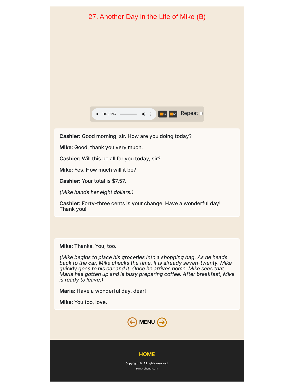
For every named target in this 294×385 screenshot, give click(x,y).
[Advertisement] (147, 64)
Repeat (190, 113)
